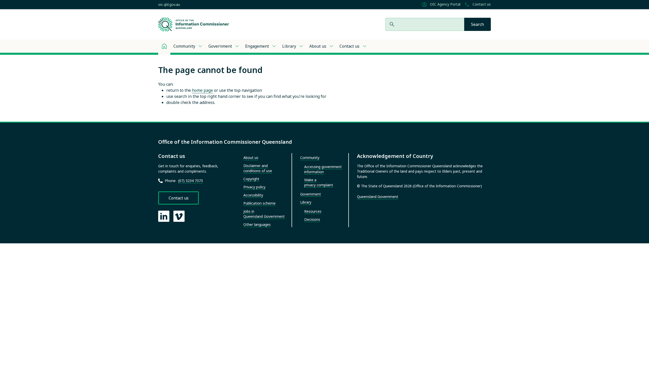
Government (220, 46)
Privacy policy (254, 187)
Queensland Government (377, 196)
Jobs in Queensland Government (264, 214)
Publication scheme (259, 203)
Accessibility (253, 195)
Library (289, 46)
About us (317, 46)
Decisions (312, 219)
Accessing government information (323, 169)
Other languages (257, 224)
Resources (312, 211)
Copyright (251, 178)
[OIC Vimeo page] (179, 216)
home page (202, 90)
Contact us (481, 4)
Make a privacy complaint (318, 182)
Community (184, 46)
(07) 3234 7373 (190, 180)
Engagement (257, 46)
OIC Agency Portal (444, 4)
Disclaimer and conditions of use (257, 168)
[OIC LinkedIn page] (163, 216)
